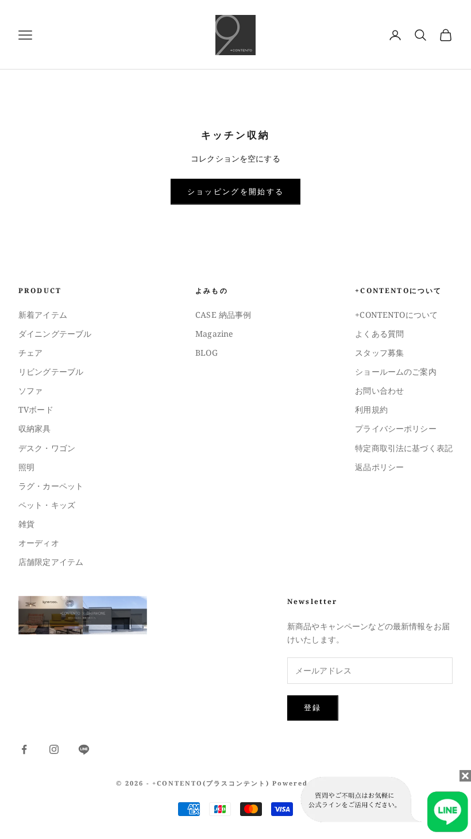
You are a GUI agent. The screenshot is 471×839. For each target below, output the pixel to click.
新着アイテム (42, 314)
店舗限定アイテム (50, 561)
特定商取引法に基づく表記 (404, 447)
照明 (26, 466)
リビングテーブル (50, 371)
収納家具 (34, 428)
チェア (30, 352)
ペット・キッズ (46, 504)
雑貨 (26, 523)
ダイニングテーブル (54, 333)
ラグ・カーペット (50, 485)
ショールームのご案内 (395, 371)
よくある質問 (379, 333)
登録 (313, 707)
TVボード (35, 409)
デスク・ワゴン (46, 447)
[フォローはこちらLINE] (84, 749)
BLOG (206, 352)
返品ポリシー (379, 466)
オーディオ (38, 542)
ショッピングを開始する (235, 191)
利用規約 (371, 409)
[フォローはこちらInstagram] (54, 749)
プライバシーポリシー (395, 428)
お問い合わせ (379, 390)
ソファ (30, 390)
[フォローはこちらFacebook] (24, 749)
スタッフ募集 (379, 352)
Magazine (214, 333)
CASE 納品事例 (223, 314)
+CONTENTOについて (396, 314)
